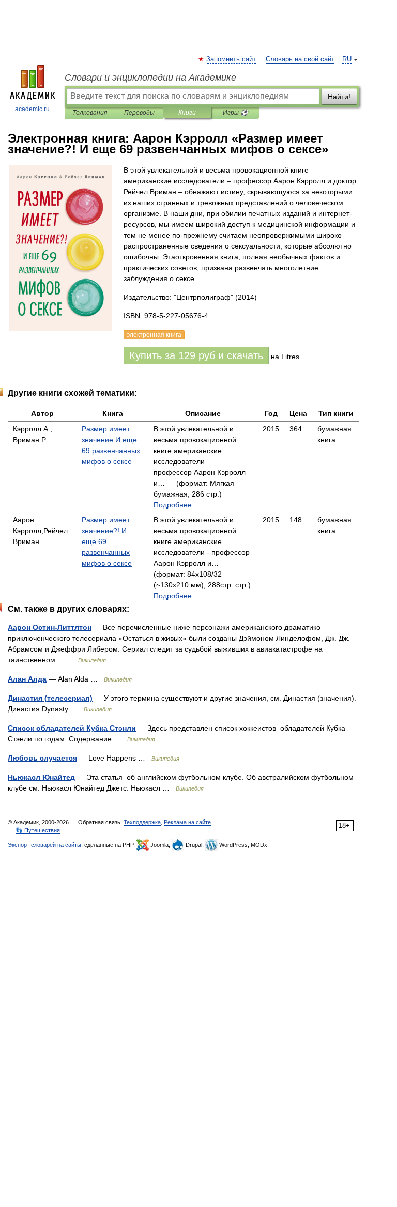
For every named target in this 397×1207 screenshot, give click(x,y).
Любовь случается (42, 758)
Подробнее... (176, 505)
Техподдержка (142, 822)
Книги (187, 112)
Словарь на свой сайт (300, 59)
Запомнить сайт (231, 59)
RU (347, 59)
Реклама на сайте (187, 822)
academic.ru (32, 109)
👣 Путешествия (38, 830)
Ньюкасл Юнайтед (41, 777)
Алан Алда (27, 679)
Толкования (89, 112)
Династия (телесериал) (50, 698)
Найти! (339, 96)
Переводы (139, 112)
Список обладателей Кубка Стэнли (72, 728)
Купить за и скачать (196, 355)
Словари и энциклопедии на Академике (150, 77)
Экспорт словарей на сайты (44, 845)
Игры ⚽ (235, 112)
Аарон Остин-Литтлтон (49, 627)
